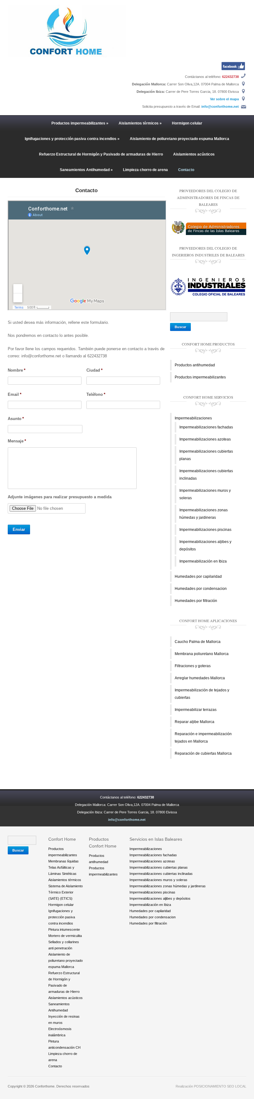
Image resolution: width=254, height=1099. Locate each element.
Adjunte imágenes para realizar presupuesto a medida (60, 497)
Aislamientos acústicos (194, 154)
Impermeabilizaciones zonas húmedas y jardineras (167, 886)
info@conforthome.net (220, 106)
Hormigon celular (187, 123)
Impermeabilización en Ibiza (203, 561)
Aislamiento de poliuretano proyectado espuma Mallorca (179, 139)
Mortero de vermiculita (65, 936)
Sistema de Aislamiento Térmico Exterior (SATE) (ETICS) (65, 892)
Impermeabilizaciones (193, 418)
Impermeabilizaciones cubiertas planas (158, 867)
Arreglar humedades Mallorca (200, 678)
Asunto (16, 418)
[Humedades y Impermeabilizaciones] (67, 31)
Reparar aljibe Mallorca (194, 722)
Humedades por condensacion (201, 588)
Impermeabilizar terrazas (196, 710)
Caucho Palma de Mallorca (198, 642)
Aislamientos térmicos (140, 123)
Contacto (186, 170)
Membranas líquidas (63, 861)
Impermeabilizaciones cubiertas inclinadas (161, 873)
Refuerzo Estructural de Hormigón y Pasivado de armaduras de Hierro (101, 154)
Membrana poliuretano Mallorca (202, 654)
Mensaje (17, 441)
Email (14, 394)
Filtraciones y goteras (193, 666)
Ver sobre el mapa (224, 99)
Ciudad (94, 370)
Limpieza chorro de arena (145, 170)
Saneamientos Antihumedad (86, 170)
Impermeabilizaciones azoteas (205, 439)
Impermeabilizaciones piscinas (205, 529)
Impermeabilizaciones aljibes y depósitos (159, 898)
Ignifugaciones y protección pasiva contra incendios (72, 139)
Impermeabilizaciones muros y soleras (158, 880)
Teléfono (95, 394)
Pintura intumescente (64, 929)
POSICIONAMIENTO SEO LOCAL (220, 1086)
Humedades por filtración (196, 601)
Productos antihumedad (195, 365)
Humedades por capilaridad (198, 576)
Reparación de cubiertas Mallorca (203, 753)
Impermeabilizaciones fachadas (206, 427)
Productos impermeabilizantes (79, 123)
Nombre (16, 370)
